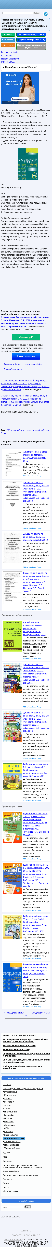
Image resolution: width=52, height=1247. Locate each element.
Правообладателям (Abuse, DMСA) (10, 60)
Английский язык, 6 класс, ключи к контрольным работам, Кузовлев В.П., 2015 (35, 456)
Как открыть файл (9, 52)
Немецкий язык (11, 1145)
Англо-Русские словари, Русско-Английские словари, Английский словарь (25, 1040)
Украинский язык (12, 1148)
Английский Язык (12, 1141)
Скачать (8, 34)
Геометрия (9, 1102)
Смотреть (8, 45)
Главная (7, 1085)
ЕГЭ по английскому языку (16, 1050)
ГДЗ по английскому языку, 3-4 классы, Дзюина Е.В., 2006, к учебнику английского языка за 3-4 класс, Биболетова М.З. (35, 770)
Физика (7, 1105)
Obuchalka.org (13, 1240)
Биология (8, 1132)
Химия (7, 1108)
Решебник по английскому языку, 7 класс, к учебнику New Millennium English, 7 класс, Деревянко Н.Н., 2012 (35, 970)
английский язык (41, 430)
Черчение (9, 1122)
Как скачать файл (12, 364)
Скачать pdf (26, 337)
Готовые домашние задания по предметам (23, 1088)
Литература (9, 1125)
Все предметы (11, 1135)
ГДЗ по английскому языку (19, 430)
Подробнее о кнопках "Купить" (21, 67)
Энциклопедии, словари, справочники (20, 1175)
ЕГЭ (5, 1157)
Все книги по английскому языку (19, 1046)
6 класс (4, 433)
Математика (10, 1095)
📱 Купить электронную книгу (31, 40)
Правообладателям (13, 369)
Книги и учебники (11, 1171)
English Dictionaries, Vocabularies (19, 1035)
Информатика (10, 1112)
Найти (6, 1187)
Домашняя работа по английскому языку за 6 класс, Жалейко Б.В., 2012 (35, 537)
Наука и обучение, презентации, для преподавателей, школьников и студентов (22, 1166)
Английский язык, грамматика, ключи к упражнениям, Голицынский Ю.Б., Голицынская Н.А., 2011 (34, 628)
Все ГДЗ (6, 1153)
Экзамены (7, 1161)
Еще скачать (8, 40)
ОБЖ (6, 1128)
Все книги (7, 1179)
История (8, 1118)
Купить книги (26, 356)
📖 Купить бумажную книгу (31, 34)
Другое (6, 1183)
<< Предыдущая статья (13, 1013)
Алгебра (8, 1098)
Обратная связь (10, 1191)
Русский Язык (10, 1092)
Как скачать (6, 55)
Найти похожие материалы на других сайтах (31, 46)
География (9, 1115)
